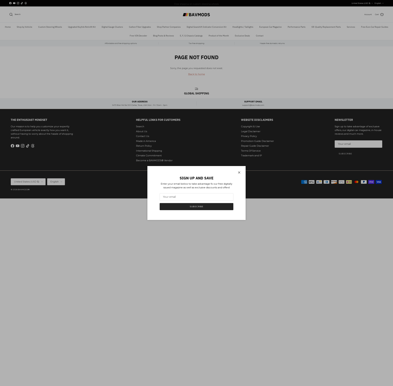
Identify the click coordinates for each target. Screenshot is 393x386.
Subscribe (196, 206)
